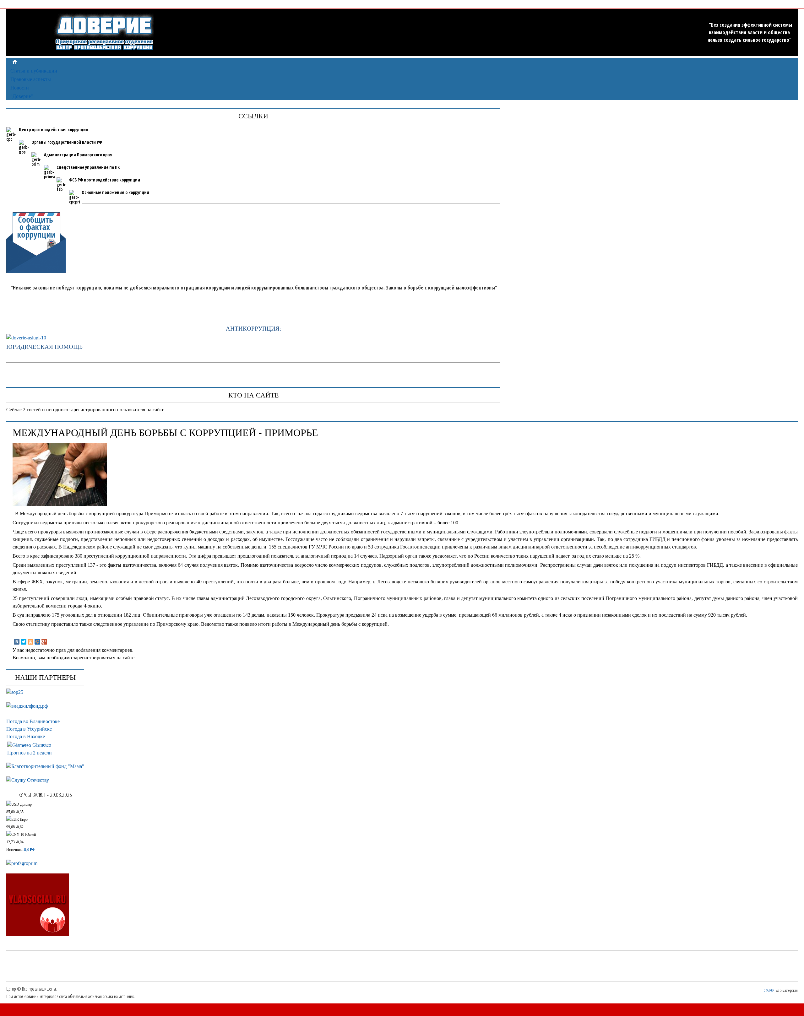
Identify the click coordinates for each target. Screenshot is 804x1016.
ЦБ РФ (29, 849)
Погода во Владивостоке (33, 721)
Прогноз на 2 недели (29, 752)
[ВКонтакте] (16, 642)
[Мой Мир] (37, 642)
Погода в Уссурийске (29, 729)
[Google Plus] (44, 642)
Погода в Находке (25, 736)
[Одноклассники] (30, 642)
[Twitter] (23, 642)
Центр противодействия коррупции (53, 129)
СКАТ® (768, 990)
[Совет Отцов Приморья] (14, 692)
